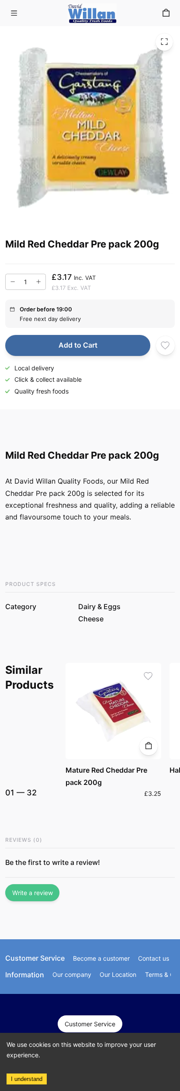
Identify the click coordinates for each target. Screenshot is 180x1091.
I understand (26, 1079)
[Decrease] (12, 282)
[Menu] (13, 13)
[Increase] (38, 282)
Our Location (118, 974)
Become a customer (101, 958)
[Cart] (166, 13)
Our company (71, 974)
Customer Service (90, 1024)
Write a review (32, 892)
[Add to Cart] (148, 746)
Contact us (153, 958)
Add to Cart (78, 345)
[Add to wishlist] (165, 345)
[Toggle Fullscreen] (164, 42)
